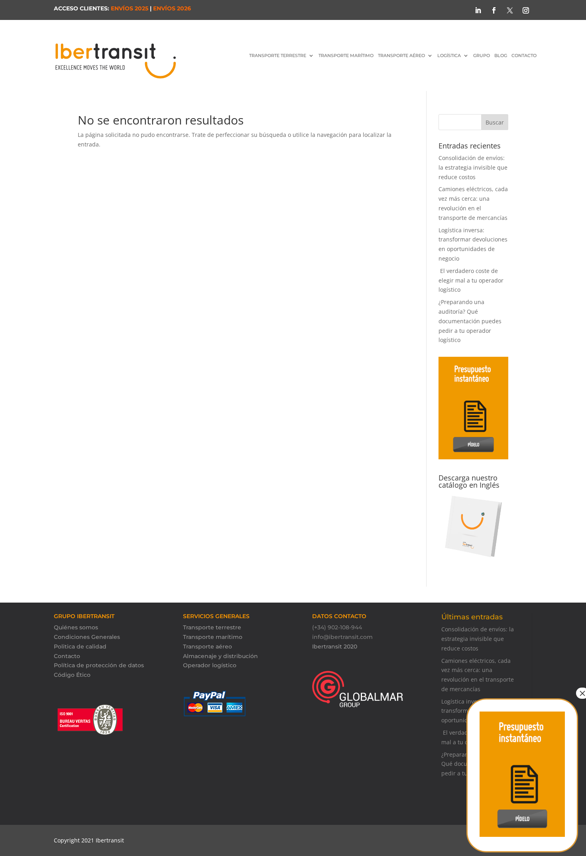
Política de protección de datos (99, 665)
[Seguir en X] (509, 10)
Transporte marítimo (212, 637)
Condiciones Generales (87, 637)
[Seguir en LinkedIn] (478, 10)
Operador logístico (209, 665)
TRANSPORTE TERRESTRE (277, 55)
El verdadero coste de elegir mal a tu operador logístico (471, 280)
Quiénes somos (76, 627)
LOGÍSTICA (449, 55)
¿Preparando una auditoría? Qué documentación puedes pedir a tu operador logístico (470, 321)
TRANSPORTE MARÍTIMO (346, 55)
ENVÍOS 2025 (129, 8)
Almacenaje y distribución (220, 656)
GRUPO (481, 55)
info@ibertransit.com (342, 637)
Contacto (67, 656)
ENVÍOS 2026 (172, 8)
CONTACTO (524, 55)
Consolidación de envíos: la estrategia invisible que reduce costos (473, 167)
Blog (500, 55)
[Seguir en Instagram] (525, 10)
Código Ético (72, 674)
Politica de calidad (80, 646)
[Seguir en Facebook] (494, 10)
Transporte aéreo (401, 55)
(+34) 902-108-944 (337, 627)
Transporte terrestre (212, 627)
